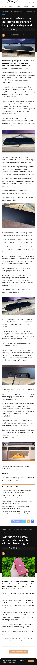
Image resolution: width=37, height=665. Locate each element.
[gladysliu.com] (13, 2)
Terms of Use (12, 662)
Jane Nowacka (15, 35)
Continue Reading (18, 652)
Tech (3, 14)
